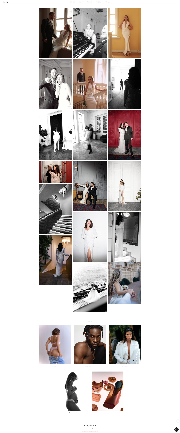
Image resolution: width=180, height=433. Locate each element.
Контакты (107, 2)
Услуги (90, 2)
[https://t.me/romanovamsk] (6, 2)
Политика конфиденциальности (91, 431)
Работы (81, 2)
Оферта (83, 431)
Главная (72, 2)
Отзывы (98, 2)
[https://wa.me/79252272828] (7, 2)
